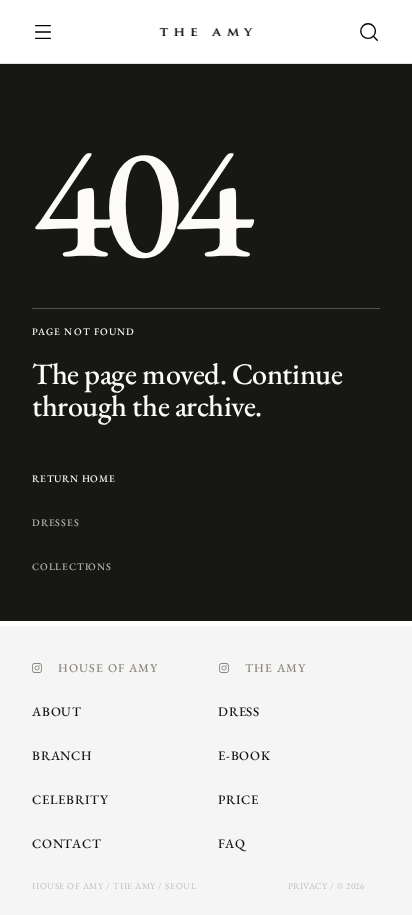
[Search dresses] (358, 32)
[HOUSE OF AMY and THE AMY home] (206, 32)
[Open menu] (54, 32)
